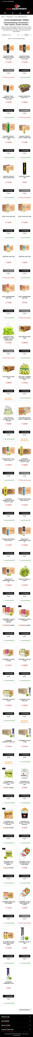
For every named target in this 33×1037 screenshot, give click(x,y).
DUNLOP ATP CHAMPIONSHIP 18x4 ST (25, 540)
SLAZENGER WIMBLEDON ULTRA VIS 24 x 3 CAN (8, 500)
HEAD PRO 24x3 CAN (24, 256)
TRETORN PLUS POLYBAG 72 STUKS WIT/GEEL (8, 419)
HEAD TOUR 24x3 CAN (24, 216)
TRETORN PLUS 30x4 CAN (8, 377)
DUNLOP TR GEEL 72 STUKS (24, 579)
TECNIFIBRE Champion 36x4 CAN (8, 741)
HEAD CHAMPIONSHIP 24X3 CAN (24, 297)
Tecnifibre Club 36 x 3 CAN (8, 700)
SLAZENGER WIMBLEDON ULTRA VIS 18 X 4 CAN (24, 460)
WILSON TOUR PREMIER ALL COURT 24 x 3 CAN (8, 98)
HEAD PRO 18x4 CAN (8, 256)
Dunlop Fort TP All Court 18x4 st (8, 459)
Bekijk (9, 73)
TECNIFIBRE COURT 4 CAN (24, 942)
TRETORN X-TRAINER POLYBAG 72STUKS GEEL (24, 378)
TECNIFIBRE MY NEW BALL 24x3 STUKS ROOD (8, 943)
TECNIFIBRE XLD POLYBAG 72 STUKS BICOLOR (8, 823)
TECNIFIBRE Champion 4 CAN (8, 982)
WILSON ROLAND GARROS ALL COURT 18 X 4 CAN (8, 57)
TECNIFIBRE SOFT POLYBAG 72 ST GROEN (8, 863)
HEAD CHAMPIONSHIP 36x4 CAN (8, 297)
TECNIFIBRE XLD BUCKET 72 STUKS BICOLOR (24, 823)
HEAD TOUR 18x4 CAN (8, 216)
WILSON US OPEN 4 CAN (24, 177)
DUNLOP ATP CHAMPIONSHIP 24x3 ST (8, 580)
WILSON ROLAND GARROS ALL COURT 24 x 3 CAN (24, 57)
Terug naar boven (25, 1010)
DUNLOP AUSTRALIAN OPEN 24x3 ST (8, 539)
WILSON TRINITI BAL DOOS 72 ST (24, 97)
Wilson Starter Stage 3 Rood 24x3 (8, 177)
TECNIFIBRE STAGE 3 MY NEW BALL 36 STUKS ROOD (24, 863)
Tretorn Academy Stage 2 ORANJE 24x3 (24, 418)
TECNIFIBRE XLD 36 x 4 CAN (25, 741)
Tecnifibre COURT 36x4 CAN (24, 700)
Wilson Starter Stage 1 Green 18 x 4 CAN (8, 138)
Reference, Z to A (10, 35)
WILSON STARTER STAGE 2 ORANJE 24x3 (24, 137)
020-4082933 (10, 1)
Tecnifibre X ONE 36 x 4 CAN (24, 620)
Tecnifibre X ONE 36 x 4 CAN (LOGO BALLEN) (8, 621)
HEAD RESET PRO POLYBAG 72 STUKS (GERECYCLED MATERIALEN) (8, 339)
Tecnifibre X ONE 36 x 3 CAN (8, 660)
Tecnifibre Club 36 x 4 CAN (24, 660)
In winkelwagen (9, 70)
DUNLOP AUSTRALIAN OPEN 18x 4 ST (24, 499)
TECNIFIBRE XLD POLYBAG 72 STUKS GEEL (8, 783)
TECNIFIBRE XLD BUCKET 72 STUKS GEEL (24, 783)
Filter (26, 35)
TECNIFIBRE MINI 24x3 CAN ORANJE (8, 902)
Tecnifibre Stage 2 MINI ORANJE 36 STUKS (24, 903)
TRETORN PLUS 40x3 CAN (25, 337)
